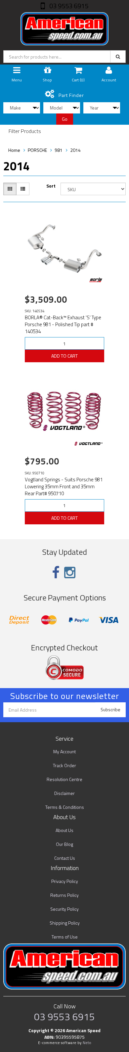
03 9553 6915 (68, 6)
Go (64, 118)
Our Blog (64, 844)
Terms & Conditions (64, 807)
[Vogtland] (88, 443)
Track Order (64, 765)
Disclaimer (64, 793)
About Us (64, 830)
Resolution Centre (64, 779)
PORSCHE (37, 150)
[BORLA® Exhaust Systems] (96, 279)
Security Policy (64, 908)
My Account (64, 751)
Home (14, 150)
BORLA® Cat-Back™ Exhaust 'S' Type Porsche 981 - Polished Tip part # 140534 (63, 324)
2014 (75, 150)
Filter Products (25, 131)
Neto (87, 1042)
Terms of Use (65, 936)
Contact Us (64, 858)
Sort (51, 186)
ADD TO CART (64, 355)
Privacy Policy (64, 881)
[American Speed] (64, 27)
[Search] (118, 56)
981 (59, 150)
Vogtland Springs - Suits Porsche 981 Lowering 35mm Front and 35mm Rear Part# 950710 (64, 486)
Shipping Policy (65, 922)
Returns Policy (64, 895)
